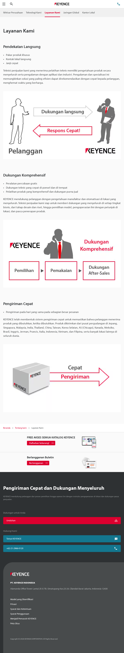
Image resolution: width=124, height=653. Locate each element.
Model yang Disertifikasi (21, 599)
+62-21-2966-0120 (14, 548)
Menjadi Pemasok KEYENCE (23, 618)
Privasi (13, 604)
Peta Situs (15, 623)
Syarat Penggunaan (19, 613)
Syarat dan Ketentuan (20, 608)
